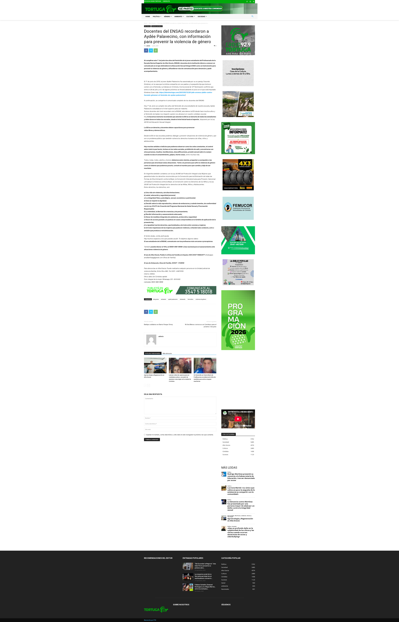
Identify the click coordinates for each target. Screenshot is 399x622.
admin (148, 46)
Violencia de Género (157, 26)
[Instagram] (250, 1)
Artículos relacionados (152, 353)
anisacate (163, 299)
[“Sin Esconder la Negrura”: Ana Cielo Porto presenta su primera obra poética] (188, 566)
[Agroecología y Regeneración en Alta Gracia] (155, 365)
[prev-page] (145, 385)
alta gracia (156, 299)
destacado (182, 299)
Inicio (145, 23)
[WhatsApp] (156, 50)
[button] (252, 16)
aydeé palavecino (173, 299)
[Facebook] (247, 1)
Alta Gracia (152, 23)
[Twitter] (253, 1)
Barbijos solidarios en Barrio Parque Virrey (158, 324)
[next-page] (148, 385)
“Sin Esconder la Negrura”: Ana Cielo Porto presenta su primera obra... (205, 566)
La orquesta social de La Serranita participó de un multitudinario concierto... (204, 576)
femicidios (190, 299)
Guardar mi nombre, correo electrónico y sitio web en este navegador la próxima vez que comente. (179, 435)
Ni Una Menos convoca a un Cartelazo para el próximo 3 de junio (200, 326)
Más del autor (167, 353)
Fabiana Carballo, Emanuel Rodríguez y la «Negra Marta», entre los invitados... (205, 587)
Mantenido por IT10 (150, 620)
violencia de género (201, 299)
